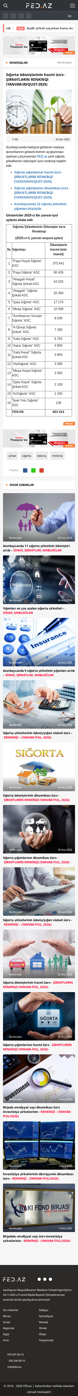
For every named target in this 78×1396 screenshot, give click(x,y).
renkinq (57, 456)
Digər (6, 1334)
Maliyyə (43, 1310)
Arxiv (6, 1340)
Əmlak (43, 1328)
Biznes (7, 1316)
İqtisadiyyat (46, 1316)
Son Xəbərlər (10, 1310)
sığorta (26, 456)
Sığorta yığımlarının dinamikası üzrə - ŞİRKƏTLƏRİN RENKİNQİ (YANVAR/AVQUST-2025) (42, 192)
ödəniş (41, 456)
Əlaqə (42, 1334)
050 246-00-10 (16, 1360)
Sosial (6, 1322)
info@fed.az (14, 1367)
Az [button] (70, 16)
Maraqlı (43, 1322)
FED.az (42, 156)
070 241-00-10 (15, 1354)
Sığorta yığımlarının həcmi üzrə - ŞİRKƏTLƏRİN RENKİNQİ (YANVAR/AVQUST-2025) (38, 177)
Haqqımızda (46, 1340)
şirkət (12, 456)
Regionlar (8, 1328)
